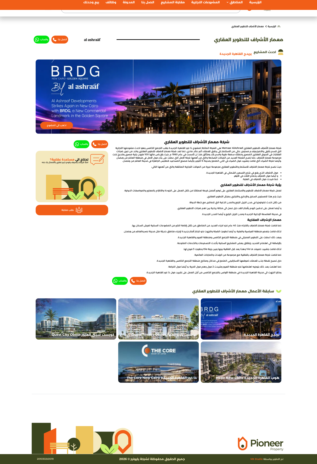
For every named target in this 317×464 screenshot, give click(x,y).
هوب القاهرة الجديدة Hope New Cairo (247, 378)
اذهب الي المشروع (56, 125)
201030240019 (45, 458)
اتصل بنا (62, 39)
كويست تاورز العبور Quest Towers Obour (164, 335)
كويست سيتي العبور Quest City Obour (83, 335)
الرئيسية (272, 26)
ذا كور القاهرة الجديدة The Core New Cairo (162, 378)
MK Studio (256, 459)
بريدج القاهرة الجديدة (261, 335)
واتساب (44, 39)
